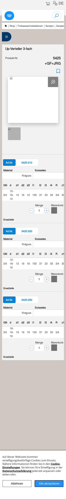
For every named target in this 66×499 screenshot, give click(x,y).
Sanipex (49, 25)
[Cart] (54, 210)
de (61, 3)
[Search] (57, 16)
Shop (12, 25)
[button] (55, 3)
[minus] (31, 210)
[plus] (46, 210)
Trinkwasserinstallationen (30, 25)
